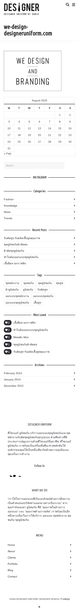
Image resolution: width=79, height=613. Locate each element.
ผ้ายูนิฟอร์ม (12, 289)
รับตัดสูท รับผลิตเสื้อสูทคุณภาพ (22, 238)
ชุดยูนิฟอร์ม (45, 283)
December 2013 (13, 385)
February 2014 (13, 373)
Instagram (21, 474)
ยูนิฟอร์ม (28, 289)
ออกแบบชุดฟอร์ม (43, 296)
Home (11, 544)
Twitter (10, 474)
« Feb (7, 153)
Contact (12, 576)
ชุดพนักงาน (12, 283)
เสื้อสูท (37, 302)
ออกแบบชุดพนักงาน (17, 296)
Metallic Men (21, 337)
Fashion (9, 199)
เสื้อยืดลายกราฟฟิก (15, 263)
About (11, 551)
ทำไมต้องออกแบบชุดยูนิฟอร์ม (21, 257)
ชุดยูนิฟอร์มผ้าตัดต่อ (15, 244)
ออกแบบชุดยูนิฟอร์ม (17, 302)
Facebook (15, 474)
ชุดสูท (59, 283)
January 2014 (12, 379)
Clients (12, 557)
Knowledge (10, 205)
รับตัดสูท (42, 289)
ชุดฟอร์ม (28, 283)
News (7, 211)
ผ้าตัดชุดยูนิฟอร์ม (14, 250)
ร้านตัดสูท (65, 599)
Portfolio (13, 563)
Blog (10, 570)
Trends (8, 218)
